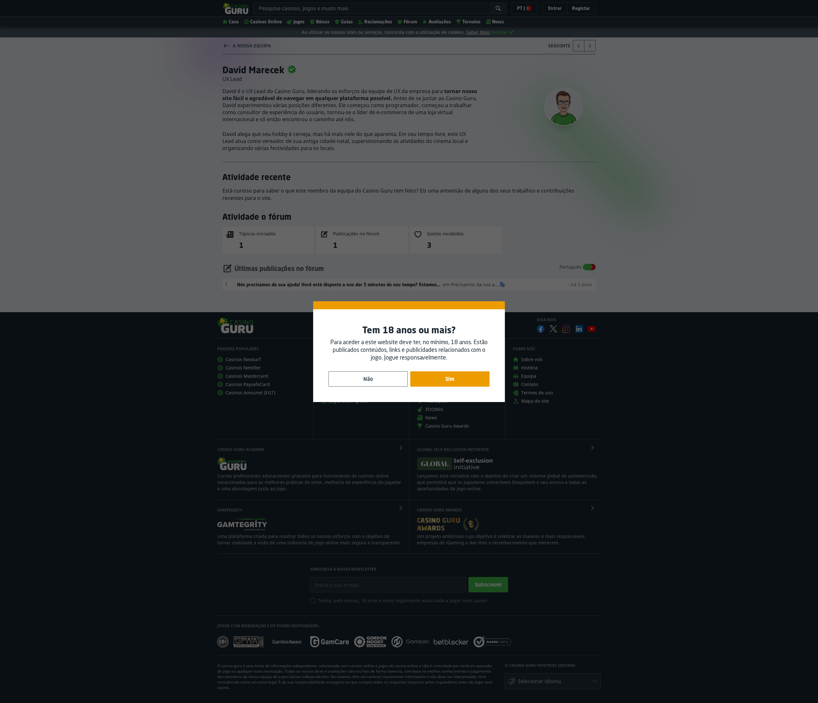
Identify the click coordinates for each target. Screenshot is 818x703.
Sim (449, 379)
